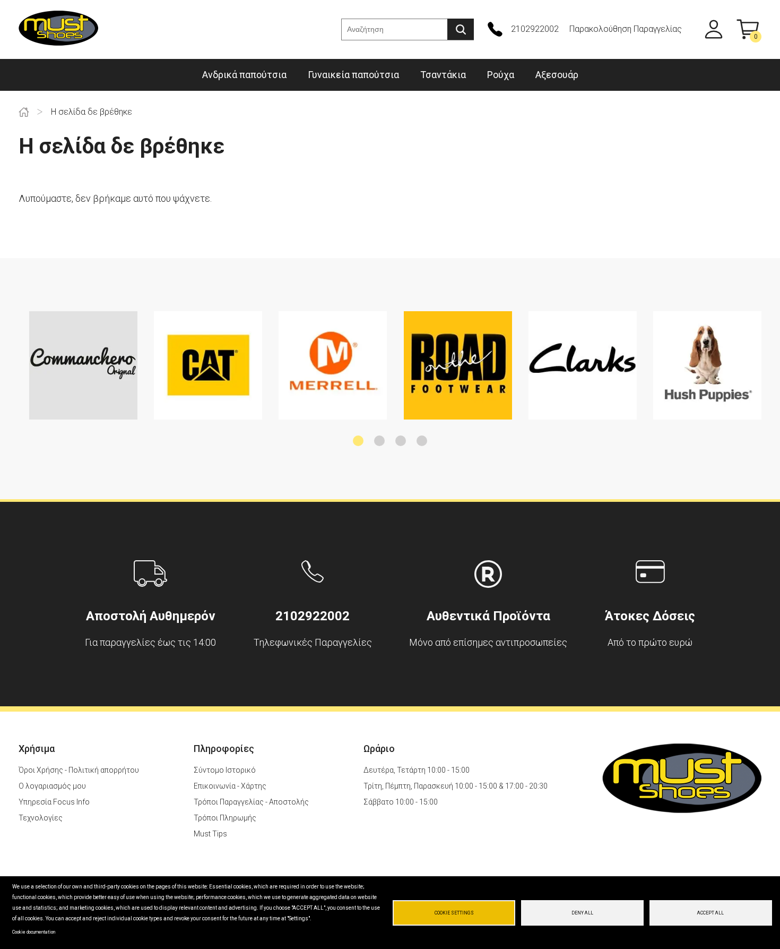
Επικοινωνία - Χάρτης (230, 786)
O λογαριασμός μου (52, 786)
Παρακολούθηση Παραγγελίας (625, 29)
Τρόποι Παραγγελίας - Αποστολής (251, 802)
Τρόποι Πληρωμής (225, 818)
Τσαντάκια (443, 74)
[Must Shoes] (58, 29)
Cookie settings (454, 913)
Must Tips (210, 834)
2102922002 (535, 29)
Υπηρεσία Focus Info (54, 802)
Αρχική (24, 112)
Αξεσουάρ (556, 74)
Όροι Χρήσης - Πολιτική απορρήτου (79, 770)
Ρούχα (500, 74)
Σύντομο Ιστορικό (225, 770)
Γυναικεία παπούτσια (353, 74)
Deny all (582, 913)
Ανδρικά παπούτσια (244, 74)
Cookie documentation (33, 932)
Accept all (710, 913)
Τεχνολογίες (41, 818)
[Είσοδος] (713, 29)
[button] (358, 440)
